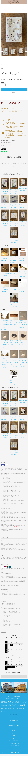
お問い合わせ (14, 730)
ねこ (2, 68)
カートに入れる (15, 89)
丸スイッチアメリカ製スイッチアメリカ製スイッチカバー (5, 65)
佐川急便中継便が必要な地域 (14, 745)
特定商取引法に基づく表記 (14, 725)
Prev (2, 51)
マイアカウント (14, 733)
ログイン (14, 738)
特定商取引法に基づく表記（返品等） (8, 140)
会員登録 (14, 735)
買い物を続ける (4, 145)
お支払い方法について (14, 720)
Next (26, 51)
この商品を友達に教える (6, 142)
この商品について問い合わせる (7, 144)
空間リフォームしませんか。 (14, 743)
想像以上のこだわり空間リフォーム (14, 740)
